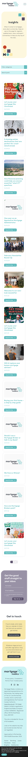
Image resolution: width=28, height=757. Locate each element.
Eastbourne (14, 745)
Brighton (7, 745)
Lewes (20, 740)
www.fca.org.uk (9, 704)
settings (17, 752)
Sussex (6, 740)
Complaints (18, 678)
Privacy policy (9, 678)
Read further (10, 113)
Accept (4, 754)
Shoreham (7, 743)
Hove (13, 743)
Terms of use (9, 681)
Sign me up (17, 598)
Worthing (13, 740)
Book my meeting (14, 635)
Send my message (14, 656)
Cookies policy (18, 681)
